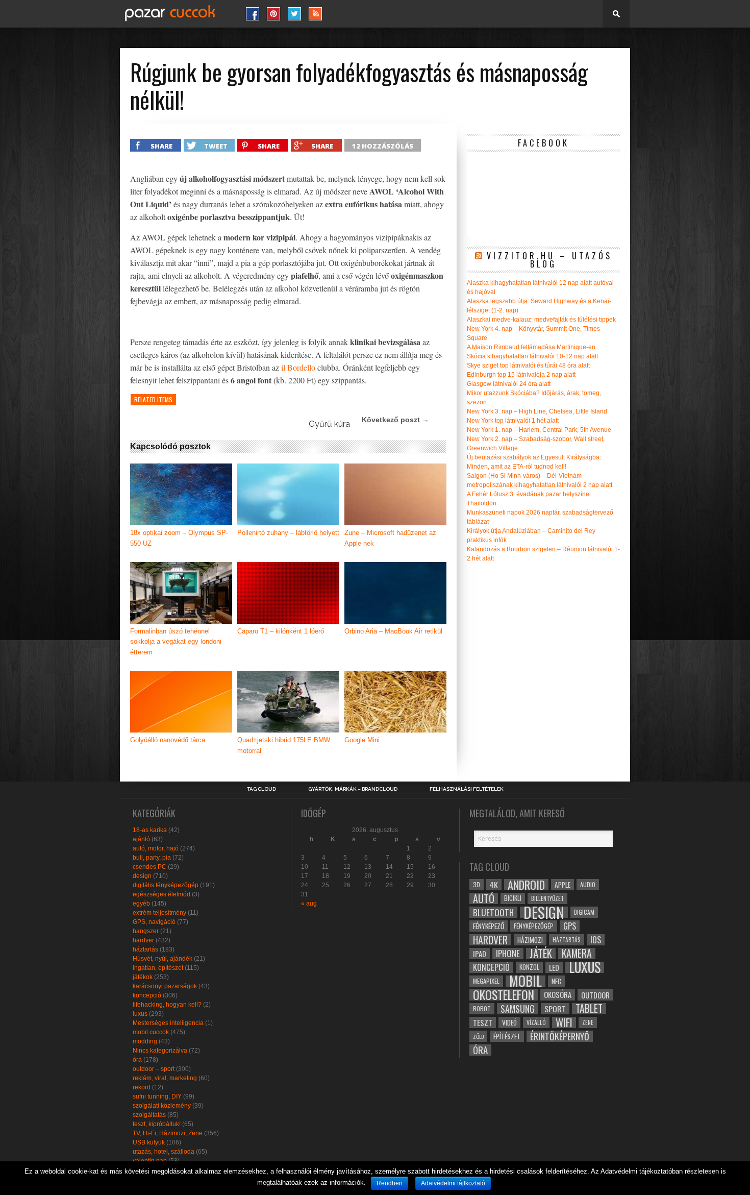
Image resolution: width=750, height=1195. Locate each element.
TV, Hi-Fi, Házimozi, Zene (168, 1133)
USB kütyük (149, 1142)
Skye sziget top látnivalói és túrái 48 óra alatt (528, 365)
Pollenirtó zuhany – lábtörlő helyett (288, 532)
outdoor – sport (153, 1068)
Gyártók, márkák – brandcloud (352, 789)
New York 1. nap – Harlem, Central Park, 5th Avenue (539, 429)
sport (555, 1008)
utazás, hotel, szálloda (163, 1151)
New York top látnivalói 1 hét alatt (513, 420)
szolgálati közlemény (162, 1105)
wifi (564, 1022)
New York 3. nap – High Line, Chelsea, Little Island (537, 411)
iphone (508, 953)
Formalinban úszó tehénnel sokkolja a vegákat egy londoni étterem (175, 641)
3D (476, 884)
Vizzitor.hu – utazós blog (549, 260)
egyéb (141, 903)
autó (483, 898)
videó (509, 1022)
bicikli (512, 898)
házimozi (530, 940)
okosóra (557, 994)
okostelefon (503, 995)
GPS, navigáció (154, 921)
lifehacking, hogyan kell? (167, 1004)
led (554, 967)
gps (569, 926)
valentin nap (150, 1160)
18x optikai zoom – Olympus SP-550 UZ (179, 538)
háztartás (145, 949)
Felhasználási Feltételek (467, 789)
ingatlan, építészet (158, 967)
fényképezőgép (534, 926)
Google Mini (362, 740)
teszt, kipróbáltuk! (157, 1124)
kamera (577, 953)
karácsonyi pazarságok (165, 986)
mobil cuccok (151, 1032)
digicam (584, 912)
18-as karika (150, 830)
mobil (525, 981)
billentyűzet (547, 898)
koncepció (147, 995)
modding (145, 1041)
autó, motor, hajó (156, 848)
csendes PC (149, 866)
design (142, 876)
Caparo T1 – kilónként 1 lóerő (280, 631)
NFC (556, 980)
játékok (143, 977)
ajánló (141, 839)
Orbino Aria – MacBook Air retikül (393, 631)
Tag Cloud (261, 789)
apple (562, 885)
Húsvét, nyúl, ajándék (162, 958)
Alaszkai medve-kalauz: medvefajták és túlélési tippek (541, 319)
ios (595, 939)
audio (587, 884)
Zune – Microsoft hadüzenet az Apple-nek (390, 538)
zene (587, 1022)
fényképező (488, 926)
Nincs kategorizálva (160, 1050)
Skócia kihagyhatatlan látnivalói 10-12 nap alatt (532, 356)
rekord (142, 1087)
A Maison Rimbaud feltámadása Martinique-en (531, 347)
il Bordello (298, 367)
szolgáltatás (149, 1114)
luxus (140, 1013)
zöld (478, 1036)
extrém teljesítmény (159, 912)
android (526, 884)
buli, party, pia (152, 857)
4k (494, 884)
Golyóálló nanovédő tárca (167, 740)
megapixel (486, 981)
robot (482, 1008)
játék (541, 953)
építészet (506, 1036)
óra (137, 1059)
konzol (529, 967)
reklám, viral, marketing (165, 1078)
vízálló (536, 1022)
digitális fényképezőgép (165, 885)
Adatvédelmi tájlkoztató (453, 1183)
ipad (479, 953)
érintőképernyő (559, 1036)
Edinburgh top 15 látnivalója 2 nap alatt (521, 374)
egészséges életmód (161, 894)
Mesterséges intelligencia (168, 1023)
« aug (309, 903)
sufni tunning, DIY (157, 1096)
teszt (482, 1022)
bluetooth (493, 912)
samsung (518, 1008)
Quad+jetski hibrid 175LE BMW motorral (283, 745)
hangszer (146, 931)
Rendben (390, 1183)
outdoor (595, 995)
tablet (589, 1008)
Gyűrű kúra (329, 424)
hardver (143, 940)
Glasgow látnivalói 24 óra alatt (509, 383)
